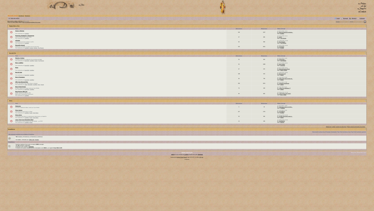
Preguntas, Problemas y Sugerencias (24, 35)
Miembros (354, 18)
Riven (16, 67)
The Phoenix (283, 38)
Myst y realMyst (19, 62)
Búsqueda (345, 18)
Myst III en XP (282, 73)
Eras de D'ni (12, 53)
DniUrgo (35, 47)
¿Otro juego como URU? (285, 93)
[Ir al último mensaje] (277, 31)
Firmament (281, 46)
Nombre (37, 139)
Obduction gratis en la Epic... (286, 107)
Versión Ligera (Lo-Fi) (187, 152)
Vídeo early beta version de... (286, 78)
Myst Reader (282, 41)
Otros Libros (18, 115)
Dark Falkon (35, 112)
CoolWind (27, 33)
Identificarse (21, 15)
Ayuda (338, 18)
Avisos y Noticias (19, 30)
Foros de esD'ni (15, 18)
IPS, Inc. (201, 157)
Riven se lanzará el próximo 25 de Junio (31, 22)
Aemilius (282, 33)
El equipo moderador (331, 132)
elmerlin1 (31, 146)
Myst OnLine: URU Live (21, 91)
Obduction (18, 106)
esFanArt (17, 40)
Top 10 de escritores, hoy (343, 132)
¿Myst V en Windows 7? (285, 88)
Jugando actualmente (284, 83)
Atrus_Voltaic (283, 94)
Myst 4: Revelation (20, 77)
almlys (26, 84)
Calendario (362, 18)
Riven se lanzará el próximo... (286, 32)
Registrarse (27, 15)
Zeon (39, 84)
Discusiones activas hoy (318, 132)
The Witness (282, 111)
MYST (280, 37)
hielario (282, 75)
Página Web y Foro (14, 26)
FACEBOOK (282, 121)
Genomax (282, 65)
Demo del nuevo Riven (284, 69)
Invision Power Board (181, 157)
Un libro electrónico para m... (286, 116)
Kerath (36, 60)
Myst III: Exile (18, 72)
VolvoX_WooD (283, 70)
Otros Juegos (18, 110)
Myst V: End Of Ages (20, 86)
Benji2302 (27, 60)
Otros (10, 100)
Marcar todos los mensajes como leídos (356, 126)
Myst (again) (282, 64)
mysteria (31, 47)
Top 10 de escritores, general (358, 132)
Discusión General (20, 45)
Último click (31, 139)
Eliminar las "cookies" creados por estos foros (336, 126)
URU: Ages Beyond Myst (21, 82)
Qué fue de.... (282, 59)
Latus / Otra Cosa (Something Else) (24, 119)
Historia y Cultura (19, 58)
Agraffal (282, 47)
